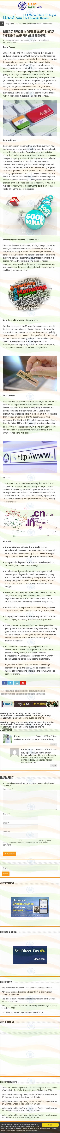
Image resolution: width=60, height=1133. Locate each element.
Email (6, 823)
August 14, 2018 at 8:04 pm (46, 749)
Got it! (50, 1125)
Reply (54, 744)
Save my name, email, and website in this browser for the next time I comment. (27, 842)
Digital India (22, 691)
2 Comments (11, 42)
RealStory (45, 40)
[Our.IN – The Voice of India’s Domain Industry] (30, 5)
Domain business (37, 691)
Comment (8, 789)
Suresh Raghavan (12, 40)
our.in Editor (27, 749)
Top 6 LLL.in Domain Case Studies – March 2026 (22, 1012)
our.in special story (26, 694)
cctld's (10, 691)
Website (6, 831)
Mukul (4, 1088)
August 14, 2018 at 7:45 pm (46, 736)
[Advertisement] (30, 1055)
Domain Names (8, 694)
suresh (41, 694)
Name (6, 814)
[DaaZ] (30, 704)
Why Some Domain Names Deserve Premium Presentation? (27, 987)
